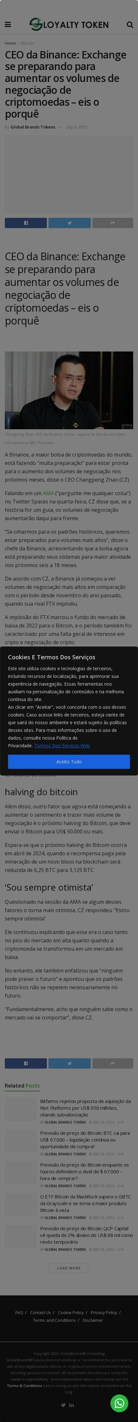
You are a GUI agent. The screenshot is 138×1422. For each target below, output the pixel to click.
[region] (69, 711)
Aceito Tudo (69, 762)
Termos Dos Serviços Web (62, 745)
